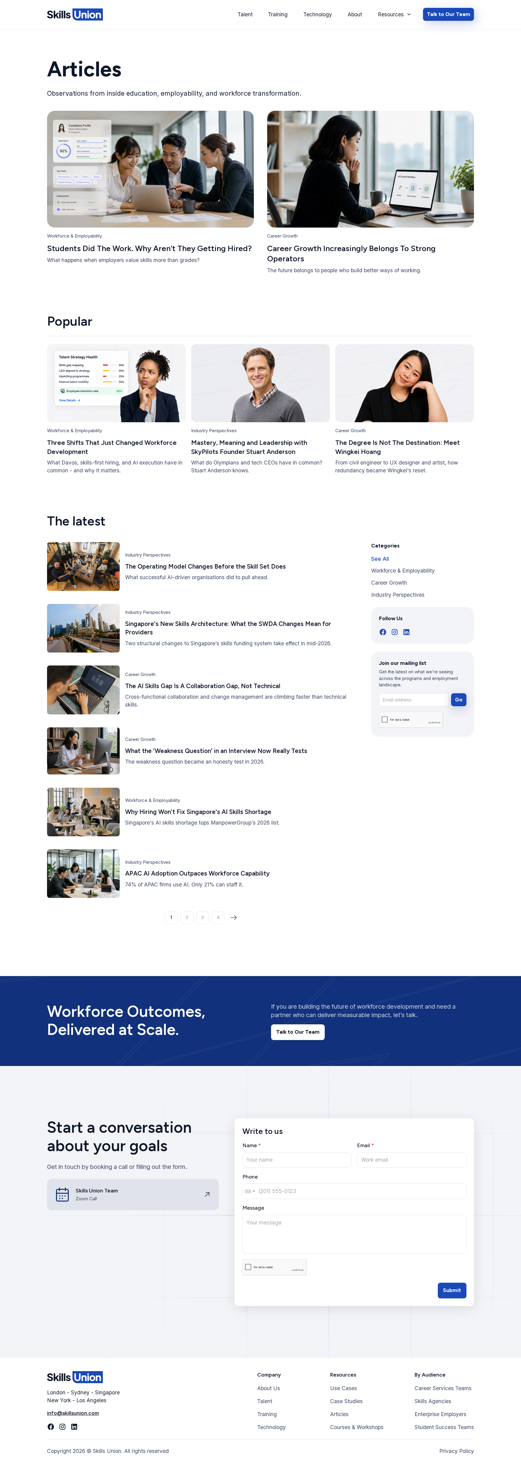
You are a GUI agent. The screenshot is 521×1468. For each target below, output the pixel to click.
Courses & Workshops (357, 1427)
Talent (245, 14)
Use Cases (343, 1388)
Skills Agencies (433, 1401)
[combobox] (250, 1191)
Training (278, 14)
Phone (250, 1177)
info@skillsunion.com (73, 1413)
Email (365, 1145)
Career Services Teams (443, 1388)
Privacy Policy (456, 1451)
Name (251, 1145)
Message (253, 1208)
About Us (268, 1388)
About (355, 14)
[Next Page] (233, 917)
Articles (339, 1414)
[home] (75, 14)
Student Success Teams (444, 1427)
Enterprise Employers (440, 1414)
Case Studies (346, 1401)
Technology (317, 14)
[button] (395, 14)
